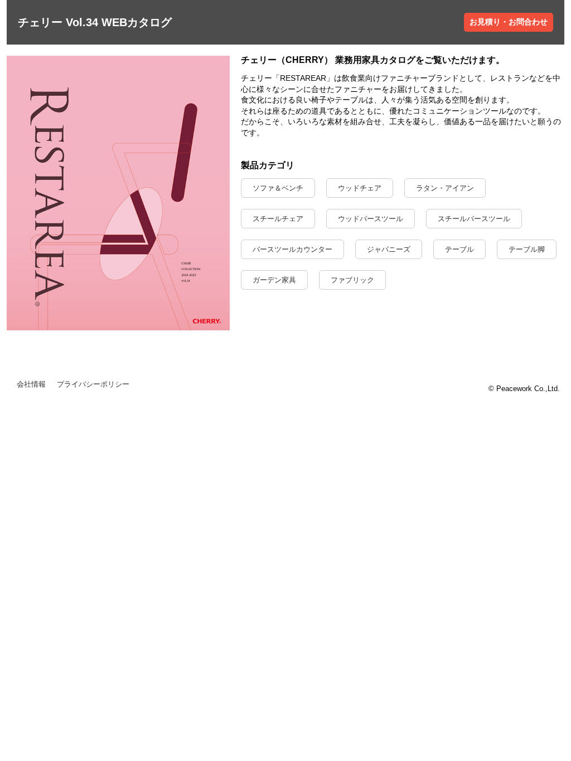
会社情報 (31, 384)
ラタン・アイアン (445, 188)
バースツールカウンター (292, 249)
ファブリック (352, 280)
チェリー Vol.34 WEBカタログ (95, 22)
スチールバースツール (474, 218)
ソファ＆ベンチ (278, 188)
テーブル (459, 249)
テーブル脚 (527, 249)
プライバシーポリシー (93, 384)
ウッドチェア (359, 188)
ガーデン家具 (274, 280)
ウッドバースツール (370, 218)
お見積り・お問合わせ (509, 21)
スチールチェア (278, 218)
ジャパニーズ (388, 249)
